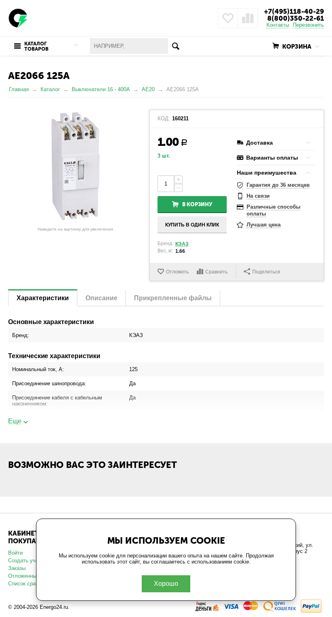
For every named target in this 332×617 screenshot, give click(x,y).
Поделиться (266, 272)
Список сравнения (30, 584)
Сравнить (216, 272)
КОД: (163, 119)
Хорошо (166, 583)
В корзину (197, 204)
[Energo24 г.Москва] (18, 18)
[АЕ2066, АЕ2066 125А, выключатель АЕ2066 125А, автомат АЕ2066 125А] (75, 166)
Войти (15, 553)
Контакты (277, 25)
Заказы (17, 568)
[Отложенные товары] (228, 18)
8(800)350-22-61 (295, 18)
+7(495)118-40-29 (294, 11)
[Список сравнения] (248, 18)
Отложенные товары (33, 576)
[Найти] (176, 46)
